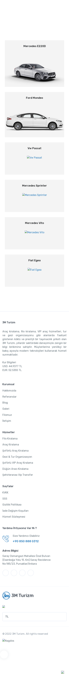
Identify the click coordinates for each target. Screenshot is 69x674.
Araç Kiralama (10, 444)
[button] (34, 616)
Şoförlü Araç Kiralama (15, 450)
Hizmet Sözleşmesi (13, 516)
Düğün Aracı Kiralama (15, 468)
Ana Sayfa (28, 23)
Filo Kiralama (9, 438)
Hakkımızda (9, 390)
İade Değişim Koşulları (15, 510)
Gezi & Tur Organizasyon (17, 456)
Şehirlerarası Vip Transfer (17, 474)
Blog (5, 402)
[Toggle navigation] (64, 6)
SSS (4, 498)
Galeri (5, 408)
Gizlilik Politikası (12, 504)
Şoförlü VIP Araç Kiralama (17, 462)
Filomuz (7, 414)
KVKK (5, 492)
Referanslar (9, 396)
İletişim (6, 420)
